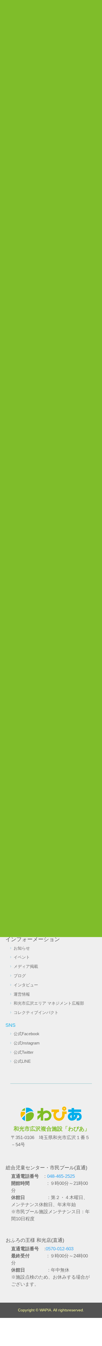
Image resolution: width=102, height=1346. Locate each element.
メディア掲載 (26, 966)
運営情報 (22, 994)
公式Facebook (26, 1033)
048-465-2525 (61, 1176)
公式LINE (22, 1061)
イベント (22, 957)
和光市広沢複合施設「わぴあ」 (52, 1129)
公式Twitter (23, 1052)
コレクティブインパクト (36, 1012)
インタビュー (26, 985)
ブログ (20, 975)
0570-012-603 (59, 1248)
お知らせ (22, 948)
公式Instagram (27, 1043)
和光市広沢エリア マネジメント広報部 (49, 1003)
